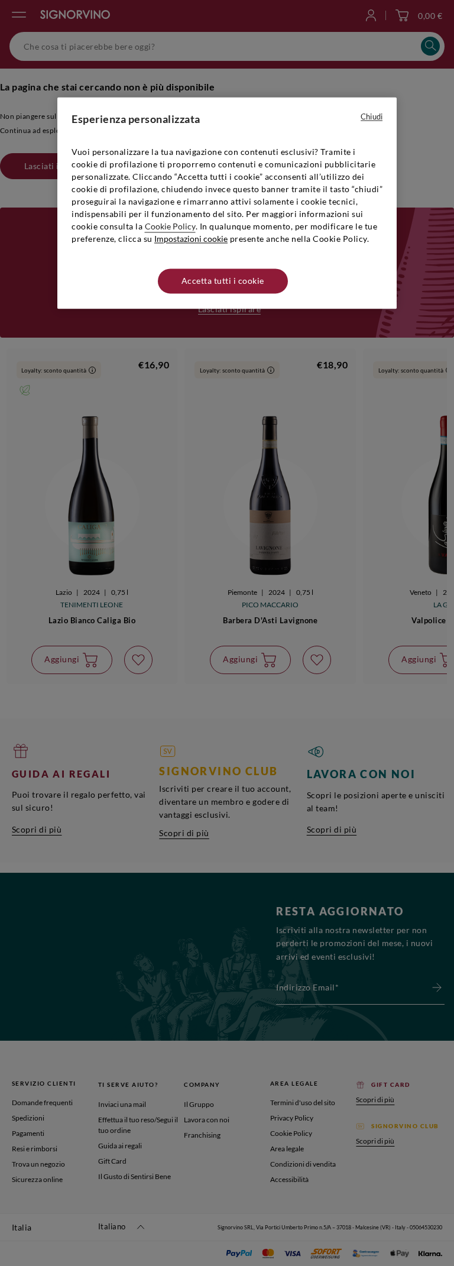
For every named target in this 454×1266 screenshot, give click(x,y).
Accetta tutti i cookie (222, 281)
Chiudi (371, 116)
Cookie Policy (170, 226)
